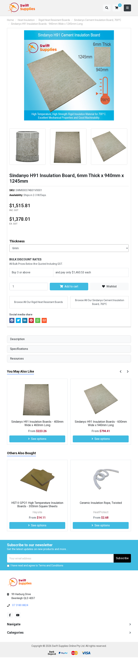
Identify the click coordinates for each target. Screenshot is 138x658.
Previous (5, 145)
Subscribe (122, 558)
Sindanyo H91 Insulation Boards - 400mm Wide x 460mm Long (37, 423)
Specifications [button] (19, 349)
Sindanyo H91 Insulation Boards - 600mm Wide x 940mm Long (101, 423)
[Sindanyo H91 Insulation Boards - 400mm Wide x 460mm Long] (37, 399)
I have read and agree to (37, 565)
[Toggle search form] (107, 8)
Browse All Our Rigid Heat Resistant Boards (38, 302)
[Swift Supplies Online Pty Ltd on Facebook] (10, 615)
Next (133, 145)
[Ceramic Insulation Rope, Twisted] (101, 480)
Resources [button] (17, 358)
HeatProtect (100, 512)
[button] (117, 8)
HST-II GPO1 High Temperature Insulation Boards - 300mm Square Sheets (37, 504)
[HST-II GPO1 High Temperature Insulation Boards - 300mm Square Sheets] (37, 480)
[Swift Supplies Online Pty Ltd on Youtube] (18, 615)
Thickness (17, 241)
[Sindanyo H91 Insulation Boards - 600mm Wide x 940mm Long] (101, 399)
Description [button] (17, 339)
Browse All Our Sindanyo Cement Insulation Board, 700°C (99, 302)
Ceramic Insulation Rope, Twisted (101, 503)
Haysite (37, 512)
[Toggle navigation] (127, 8)
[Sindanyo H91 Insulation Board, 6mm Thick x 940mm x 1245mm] (69, 75)
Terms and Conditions (50, 565)
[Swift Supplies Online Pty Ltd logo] (21, 8)
